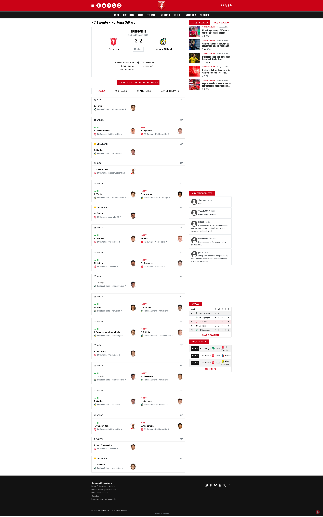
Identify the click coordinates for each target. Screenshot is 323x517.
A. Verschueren (102, 130)
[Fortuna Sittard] (163, 42)
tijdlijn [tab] (101, 91)
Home (116, 15)
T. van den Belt (101, 169)
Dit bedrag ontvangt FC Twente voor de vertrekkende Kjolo (215, 31)
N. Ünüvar (99, 213)
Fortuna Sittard (163, 49)
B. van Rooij (99, 351)
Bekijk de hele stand (210, 334)
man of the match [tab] (170, 91)
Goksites (95, 496)
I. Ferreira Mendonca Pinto (107, 332)
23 (205, 76)
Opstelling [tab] (121, 91)
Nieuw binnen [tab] (220, 22)
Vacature (204, 15)
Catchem (202, 200)
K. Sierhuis (146, 401)
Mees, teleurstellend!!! (207, 214)
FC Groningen (205, 348)
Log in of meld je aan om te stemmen (138, 82)
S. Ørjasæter (147, 263)
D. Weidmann (147, 426)
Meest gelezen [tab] (199, 22)
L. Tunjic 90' (147, 66)
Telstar (228, 355)
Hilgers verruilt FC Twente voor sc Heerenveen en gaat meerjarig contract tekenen (217, 84)
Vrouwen (151, 15)
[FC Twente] (113, 42)
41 (205, 36)
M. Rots (145, 238)
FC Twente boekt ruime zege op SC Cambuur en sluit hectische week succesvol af (215, 44)
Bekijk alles (210, 369)
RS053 (201, 222)
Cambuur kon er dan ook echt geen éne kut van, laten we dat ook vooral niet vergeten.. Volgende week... (209, 228)
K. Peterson (147, 376)
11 (205, 63)
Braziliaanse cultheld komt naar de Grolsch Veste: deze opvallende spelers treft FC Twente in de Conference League (216, 58)
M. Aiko (97, 307)
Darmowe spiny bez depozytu (103, 499)
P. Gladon (98, 150)
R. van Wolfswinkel (103, 445)
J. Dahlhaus (99, 464)
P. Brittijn (145, 332)
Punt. (200, 203)
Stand (140, 15)
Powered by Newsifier (162, 513)
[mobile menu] (92, 5)
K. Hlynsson (146, 130)
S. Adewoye (146, 194)
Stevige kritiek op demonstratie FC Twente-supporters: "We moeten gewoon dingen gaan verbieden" (216, 71)
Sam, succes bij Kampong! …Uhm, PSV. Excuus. (208, 243)
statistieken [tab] (144, 91)
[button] (222, 6)
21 (209, 36)
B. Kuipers (99, 238)
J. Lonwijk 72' (148, 62)
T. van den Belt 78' (126, 69)
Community (191, 15)
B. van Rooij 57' (127, 66)
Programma (128, 15)
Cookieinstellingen (119, 510)
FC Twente (113, 49)
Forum (177, 15)
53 (210, 49)
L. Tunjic (98, 106)
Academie (165, 15)
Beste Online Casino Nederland (104, 486)
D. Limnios (146, 307)
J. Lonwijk (99, 282)
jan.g (200, 252)
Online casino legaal (99, 493)
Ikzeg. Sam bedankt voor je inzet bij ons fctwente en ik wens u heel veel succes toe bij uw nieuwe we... (209, 259)
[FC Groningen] (213, 348)
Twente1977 (204, 211)
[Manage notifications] (318, 512)
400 (205, 49)
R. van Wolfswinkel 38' (124, 62)
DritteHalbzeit (204, 239)
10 (209, 63)
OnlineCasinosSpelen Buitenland (104, 489)
